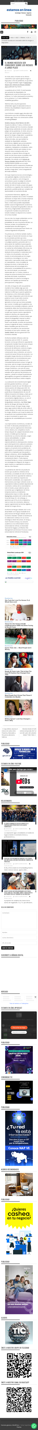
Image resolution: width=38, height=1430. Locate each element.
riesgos (7, 72)
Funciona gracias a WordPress (10, 1425)
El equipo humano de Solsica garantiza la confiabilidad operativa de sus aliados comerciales (16, 825)
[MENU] (1, 32)
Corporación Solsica (10, 831)
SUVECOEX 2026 (8, 866)
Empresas (4, 47)
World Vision (8, 898)
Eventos (10, 840)
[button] (34, 1426)
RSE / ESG (10, 873)
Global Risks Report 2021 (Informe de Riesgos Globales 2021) (18, 85)
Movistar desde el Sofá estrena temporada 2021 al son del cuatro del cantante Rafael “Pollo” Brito (28, 732)
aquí (21, 113)
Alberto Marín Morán (21, 70)
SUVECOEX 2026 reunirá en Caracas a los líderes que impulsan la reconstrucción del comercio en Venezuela (18, 860)
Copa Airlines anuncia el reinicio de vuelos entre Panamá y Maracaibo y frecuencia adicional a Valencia (10, 733)
